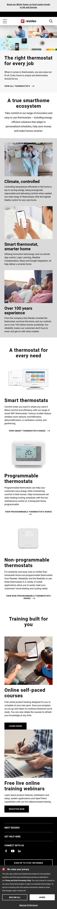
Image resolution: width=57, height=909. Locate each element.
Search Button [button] (51, 21)
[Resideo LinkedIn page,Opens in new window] (19, 851)
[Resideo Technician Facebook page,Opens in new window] (6, 851)
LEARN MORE (15, 726)
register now (16, 809)
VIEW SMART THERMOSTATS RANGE (27, 431)
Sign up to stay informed (28, 863)
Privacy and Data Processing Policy (18, 880)
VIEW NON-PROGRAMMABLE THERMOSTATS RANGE (28, 597)
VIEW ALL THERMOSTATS (17, 86)
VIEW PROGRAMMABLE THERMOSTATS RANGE (28, 511)
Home (28, 21)
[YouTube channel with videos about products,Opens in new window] (12, 851)
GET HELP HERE (16, 836)
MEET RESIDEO (16, 827)
